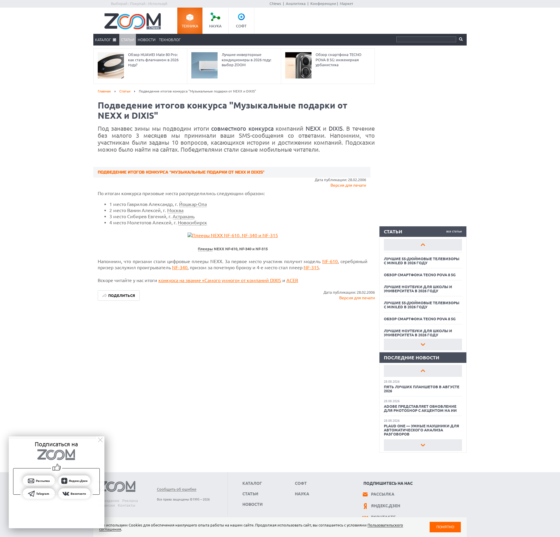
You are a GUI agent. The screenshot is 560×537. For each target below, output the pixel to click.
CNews (275, 3)
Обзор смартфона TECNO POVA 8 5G (420, 275)
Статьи (127, 40)
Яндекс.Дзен (385, 505)
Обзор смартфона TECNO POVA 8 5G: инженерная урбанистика (338, 60)
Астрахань (184, 216)
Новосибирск (192, 222)
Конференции (323, 3)
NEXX (313, 128)
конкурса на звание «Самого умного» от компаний (214, 280)
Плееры (205, 249)
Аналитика (296, 3)
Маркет (346, 3)
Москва (175, 210)
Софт (241, 26)
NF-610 (330, 261)
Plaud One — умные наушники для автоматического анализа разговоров (421, 430)
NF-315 (311, 267)
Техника (190, 26)
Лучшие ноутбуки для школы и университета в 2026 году (418, 289)
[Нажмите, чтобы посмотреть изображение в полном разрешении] (233, 235)
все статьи (454, 231)
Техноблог (170, 40)
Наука (215, 26)
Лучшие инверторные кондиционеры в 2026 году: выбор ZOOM (246, 60)
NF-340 (180, 267)
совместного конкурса (242, 128)
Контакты (126, 505)
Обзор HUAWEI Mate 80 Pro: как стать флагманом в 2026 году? (153, 60)
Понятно (445, 527)
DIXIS (336, 128)
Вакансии (106, 505)
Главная (104, 91)
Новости (146, 40)
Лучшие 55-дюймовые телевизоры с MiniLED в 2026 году (421, 261)
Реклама (130, 500)
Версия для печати (348, 185)
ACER (292, 280)
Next (423, 344)
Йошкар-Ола (193, 204)
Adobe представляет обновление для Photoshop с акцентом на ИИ (420, 408)
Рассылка (382, 494)
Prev (423, 245)
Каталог (103, 40)
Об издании (108, 500)
